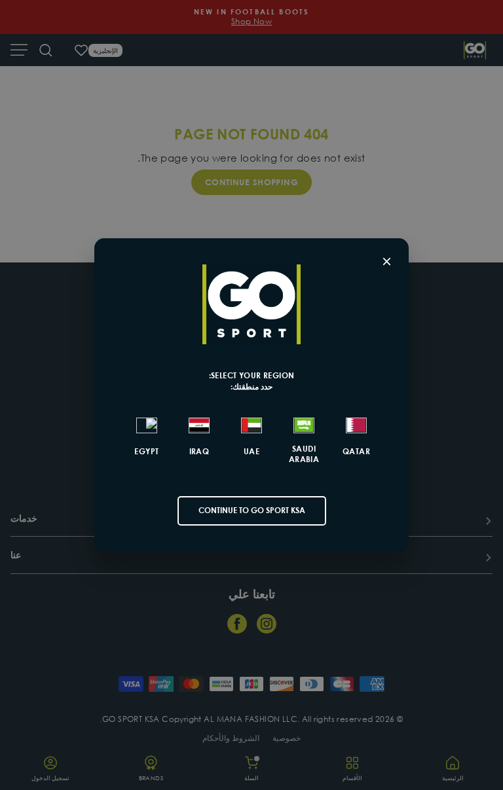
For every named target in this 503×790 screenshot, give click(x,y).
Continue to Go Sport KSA (251, 510)
